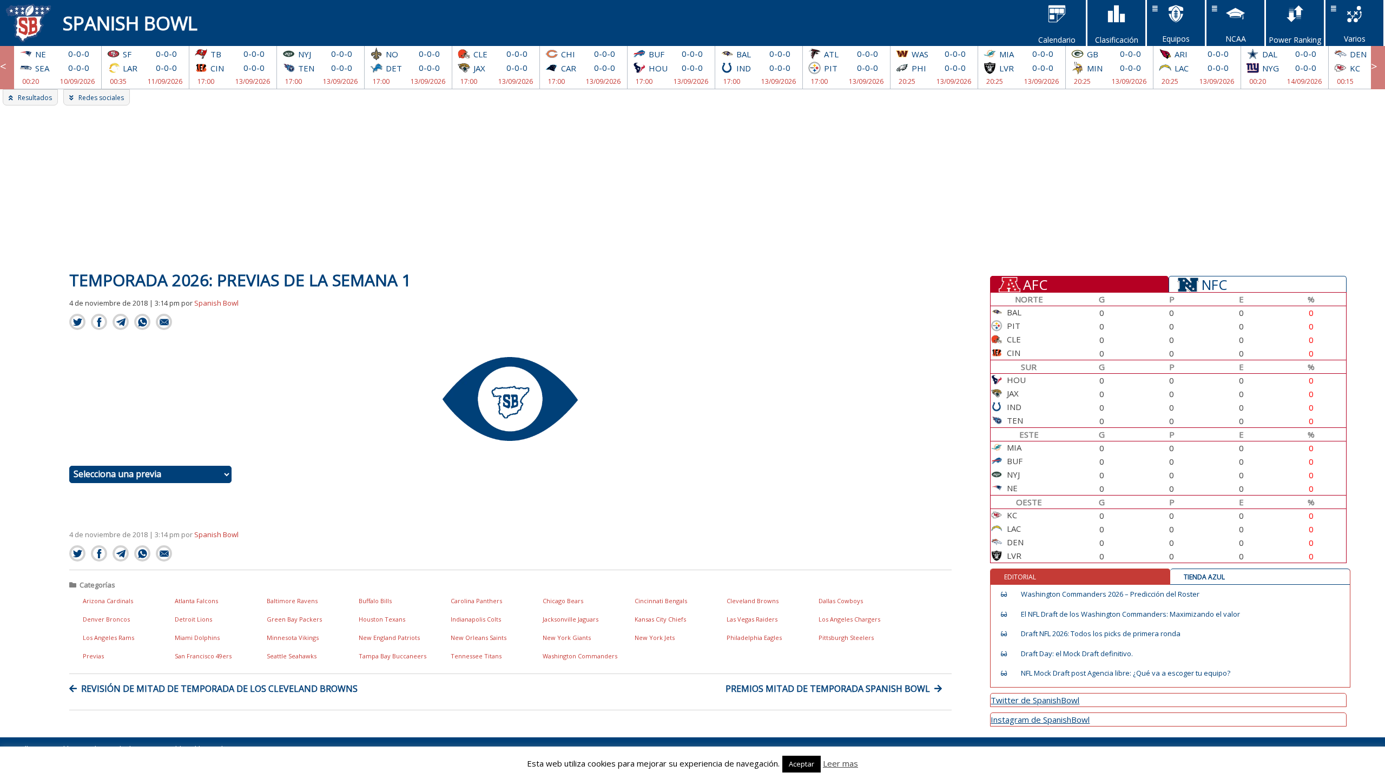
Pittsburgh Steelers (846, 637)
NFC (1214, 284)
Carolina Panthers (476, 601)
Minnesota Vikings (293, 637)
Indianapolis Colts (476, 619)
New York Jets (655, 637)
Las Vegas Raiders (752, 619)
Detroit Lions (193, 619)
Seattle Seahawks (291, 656)
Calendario (1057, 40)
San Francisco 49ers (203, 656)
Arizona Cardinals (108, 601)
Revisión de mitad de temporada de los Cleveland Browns (219, 689)
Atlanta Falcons (196, 601)
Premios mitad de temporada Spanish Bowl (828, 689)
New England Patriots (389, 637)
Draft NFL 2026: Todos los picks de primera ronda (1100, 634)
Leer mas (840, 763)
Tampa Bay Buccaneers (392, 656)
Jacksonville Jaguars (570, 619)
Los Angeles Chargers (849, 619)
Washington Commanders (580, 656)
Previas (93, 656)
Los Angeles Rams (108, 637)
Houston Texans (382, 619)
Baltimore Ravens (292, 601)
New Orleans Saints (478, 637)
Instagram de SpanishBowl (1040, 719)
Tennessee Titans (476, 656)
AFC (1035, 284)
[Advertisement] (692, 186)
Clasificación (1116, 40)
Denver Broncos (106, 619)
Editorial (1020, 577)
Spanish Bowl (130, 23)
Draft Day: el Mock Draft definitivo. (1077, 654)
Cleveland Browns (753, 601)
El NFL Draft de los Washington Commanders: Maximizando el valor (1130, 614)
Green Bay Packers (294, 619)
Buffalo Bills (375, 601)
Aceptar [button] (801, 764)
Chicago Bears (563, 601)
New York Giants (567, 637)
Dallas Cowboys (841, 601)
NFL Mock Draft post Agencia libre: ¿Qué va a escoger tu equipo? (1125, 673)
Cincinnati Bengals (661, 601)
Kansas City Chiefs (660, 619)
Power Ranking (1295, 40)
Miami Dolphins (197, 637)
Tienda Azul (1204, 577)
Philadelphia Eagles (754, 637)
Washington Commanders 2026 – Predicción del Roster (1110, 594)
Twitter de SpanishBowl (1035, 700)
